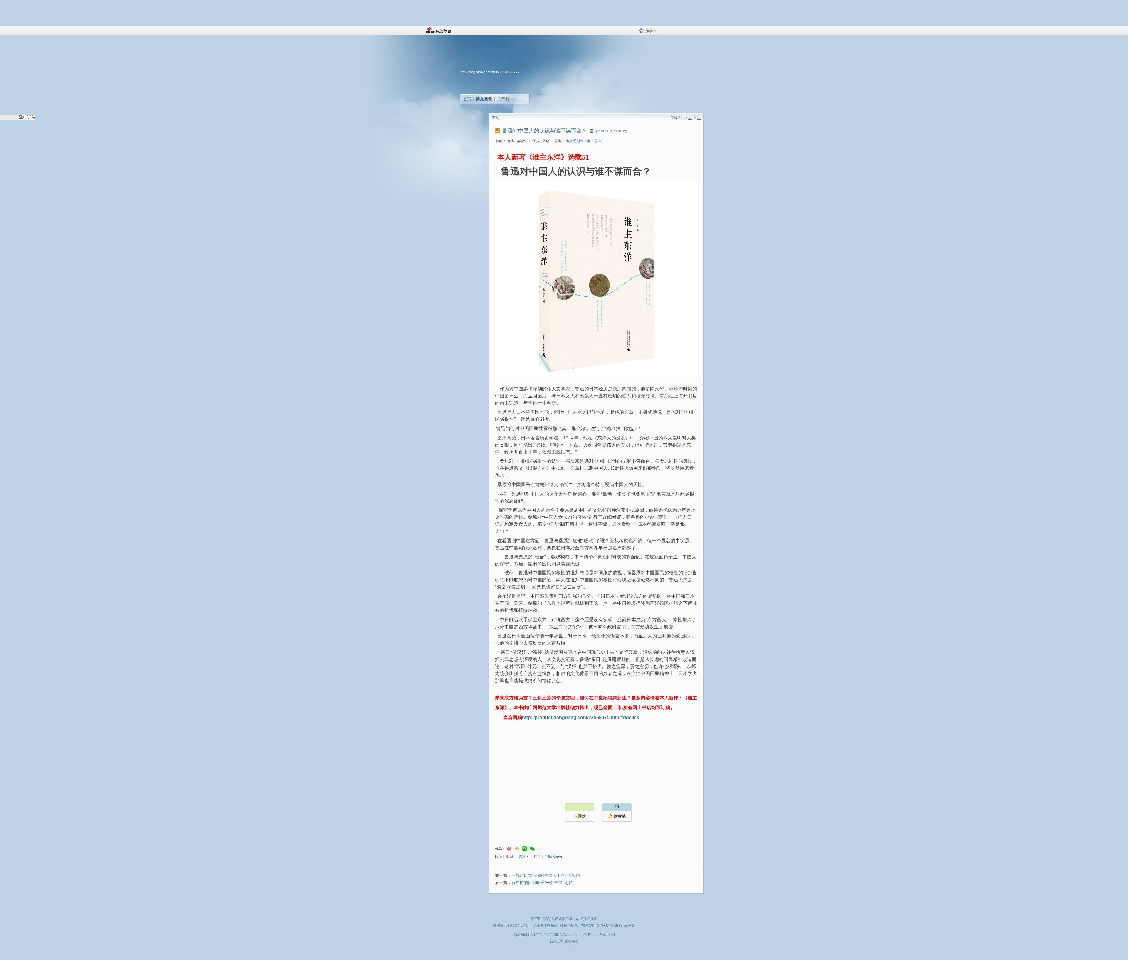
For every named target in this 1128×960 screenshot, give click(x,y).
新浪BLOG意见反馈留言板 (552, 919)
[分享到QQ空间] (517, 848)
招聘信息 (571, 925)
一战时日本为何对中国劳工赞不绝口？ (546, 875)
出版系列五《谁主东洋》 (585, 141)
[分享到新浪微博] (509, 848)
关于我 (503, 99)
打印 (537, 857)
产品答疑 (628, 925)
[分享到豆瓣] (524, 848)
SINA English (607, 925)
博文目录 (484, 99)
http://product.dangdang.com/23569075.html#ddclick (580, 717)
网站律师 (587, 925)
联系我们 (554, 925)
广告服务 (537, 925)
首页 (467, 99)
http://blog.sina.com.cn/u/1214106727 (490, 72)
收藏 (509, 857)
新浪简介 (500, 925)
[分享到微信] (532, 848)
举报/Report (553, 857)
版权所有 (572, 941)
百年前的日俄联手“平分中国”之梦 (542, 882)
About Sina (519, 925)
